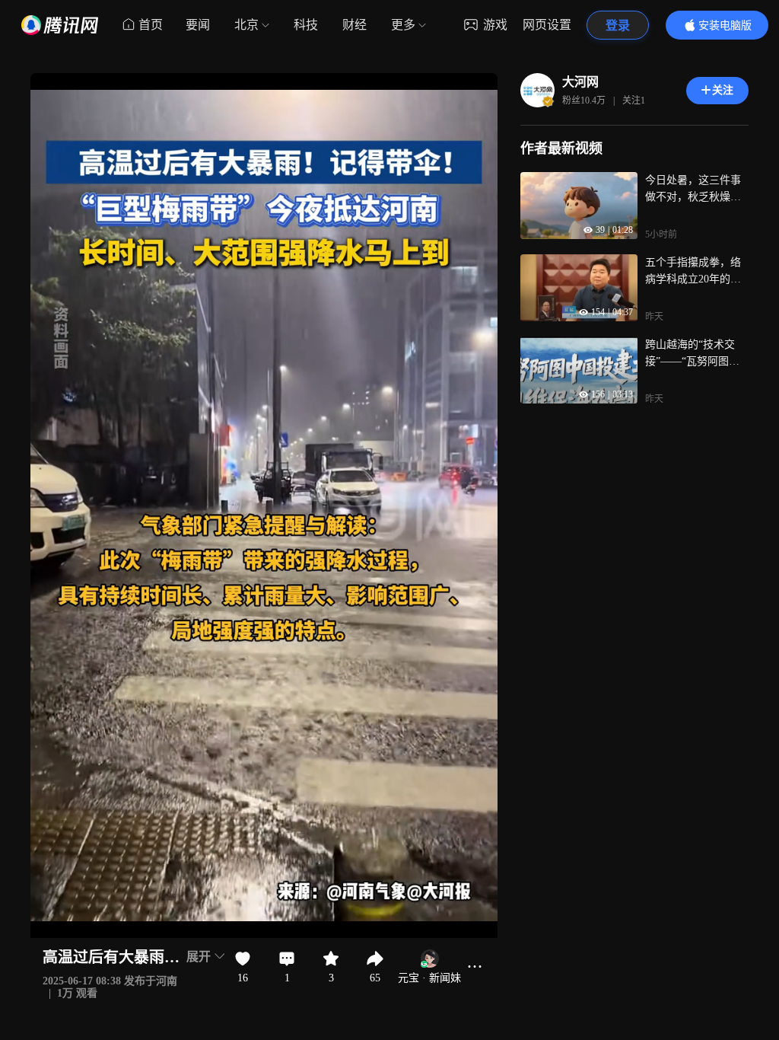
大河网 (580, 81)
